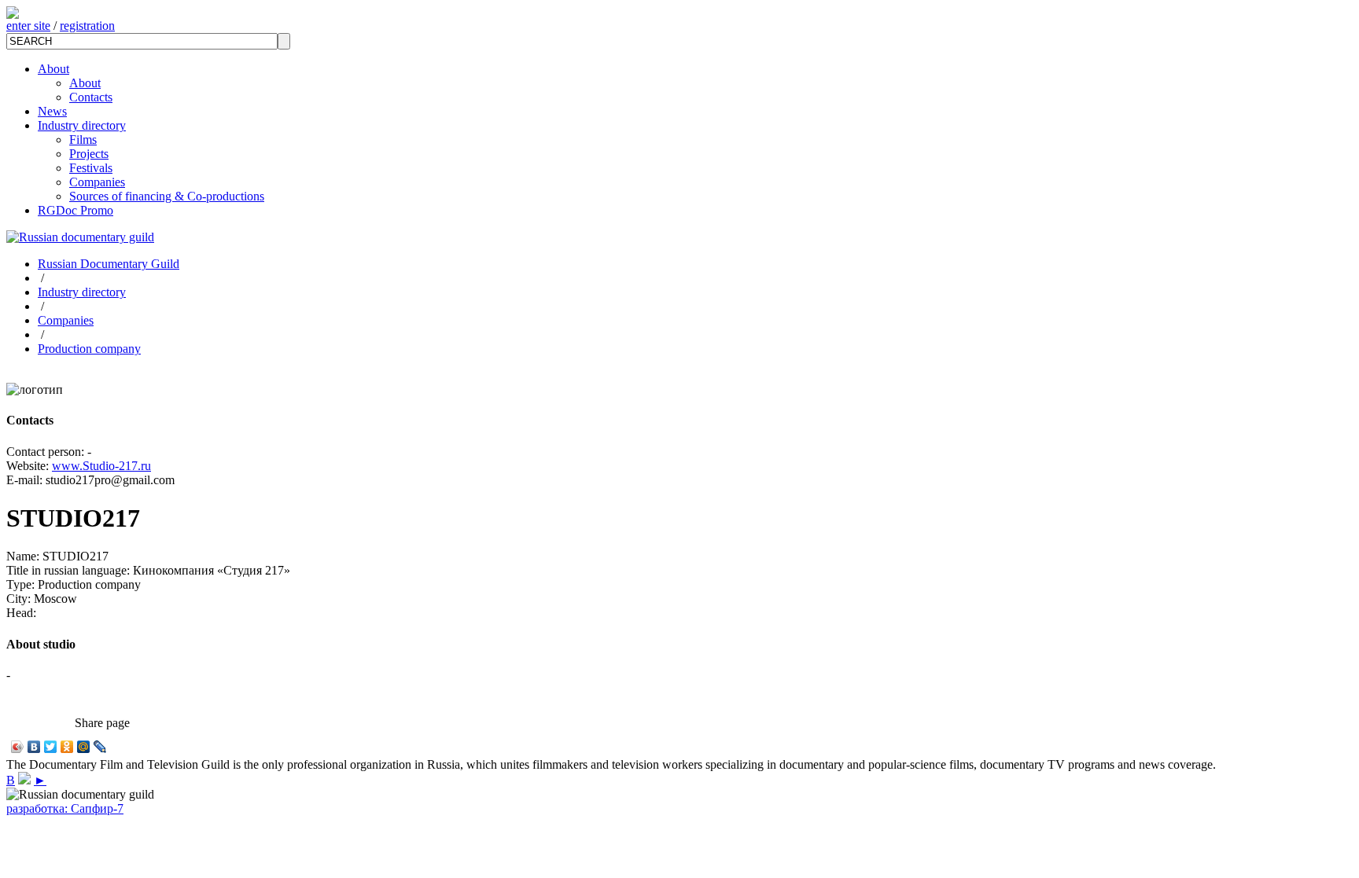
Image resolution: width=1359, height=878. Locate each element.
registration (87, 25)
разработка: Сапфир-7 (64, 808)
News (52, 111)
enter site (28, 25)
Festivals (90, 167)
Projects (89, 153)
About (53, 68)
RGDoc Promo (75, 210)
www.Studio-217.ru (101, 465)
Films (83, 139)
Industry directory (82, 125)
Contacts (90, 97)
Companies (97, 182)
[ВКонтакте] (34, 747)
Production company (89, 348)
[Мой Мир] (84, 747)
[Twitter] (50, 747)
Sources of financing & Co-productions (166, 196)
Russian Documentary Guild (108, 263)
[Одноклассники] (67, 747)
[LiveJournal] (100, 747)
